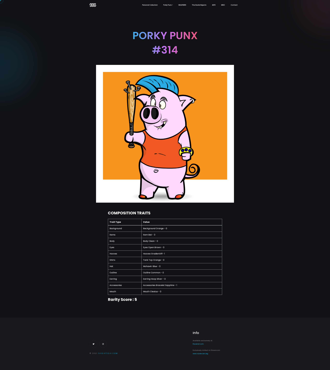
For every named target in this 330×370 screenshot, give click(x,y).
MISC (223, 5)
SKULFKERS (182, 5)
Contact (234, 5)
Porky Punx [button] (167, 5)
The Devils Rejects (199, 5)
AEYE (214, 5)
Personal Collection (150, 5)
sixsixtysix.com (108, 353)
